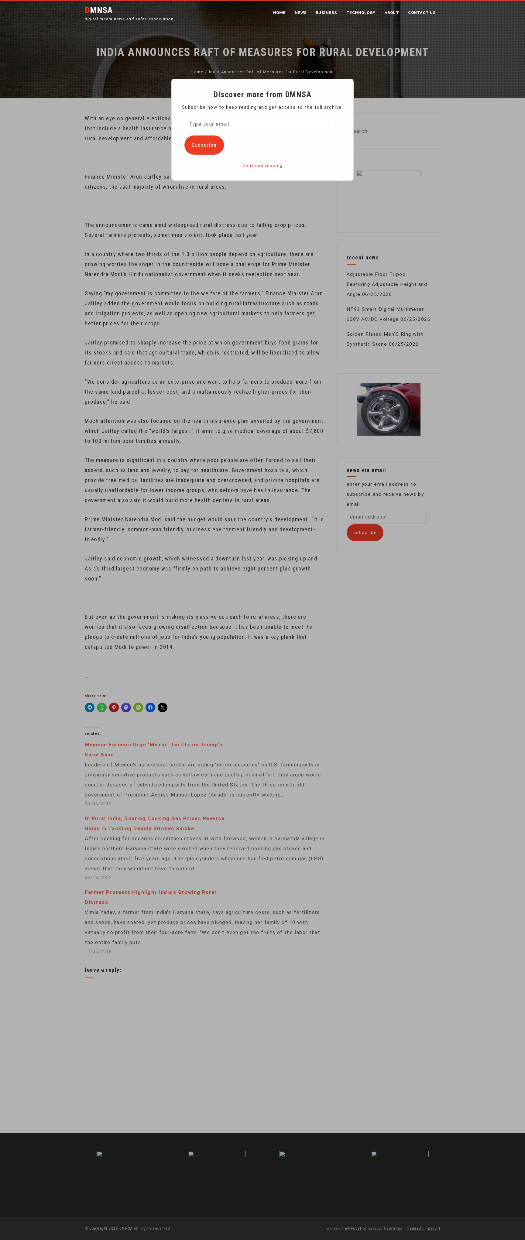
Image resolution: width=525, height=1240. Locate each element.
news (301, 12)
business (326, 12)
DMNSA (99, 10)
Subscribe (204, 145)
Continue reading (262, 165)
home (279, 12)
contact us (422, 12)
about (392, 12)
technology (361, 12)
